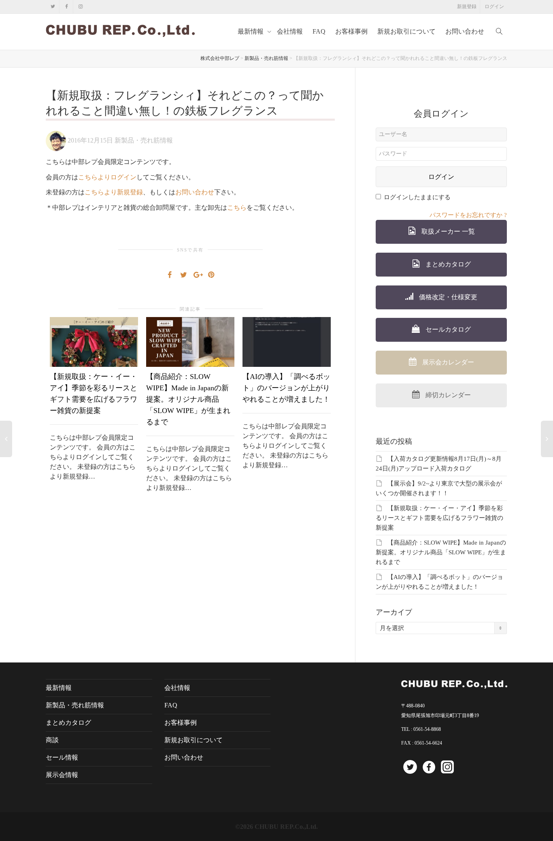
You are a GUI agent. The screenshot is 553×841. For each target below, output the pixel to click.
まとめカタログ (447, 264)
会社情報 (290, 31)
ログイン (494, 6)
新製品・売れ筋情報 (144, 140)
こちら (237, 207)
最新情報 (251, 31)
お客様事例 (351, 31)
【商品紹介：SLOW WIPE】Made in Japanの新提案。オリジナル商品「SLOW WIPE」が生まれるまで (188, 399)
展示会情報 (62, 774)
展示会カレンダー (447, 362)
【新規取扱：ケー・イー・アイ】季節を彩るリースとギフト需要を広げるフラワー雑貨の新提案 (439, 518)
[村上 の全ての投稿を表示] (56, 140)
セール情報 (62, 757)
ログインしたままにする (417, 197)
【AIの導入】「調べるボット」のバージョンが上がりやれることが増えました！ (286, 388)
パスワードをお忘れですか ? (468, 215)
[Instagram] (80, 6)
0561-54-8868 (427, 729)
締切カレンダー (447, 395)
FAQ (319, 31)
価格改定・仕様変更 (447, 297)
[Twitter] (53, 6)
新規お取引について (406, 31)
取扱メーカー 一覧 (447, 231)
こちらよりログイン (107, 177)
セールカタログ (447, 329)
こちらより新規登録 (114, 192)
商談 (52, 740)
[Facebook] (66, 6)
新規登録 (466, 6)
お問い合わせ (464, 31)
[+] (94, 342)
